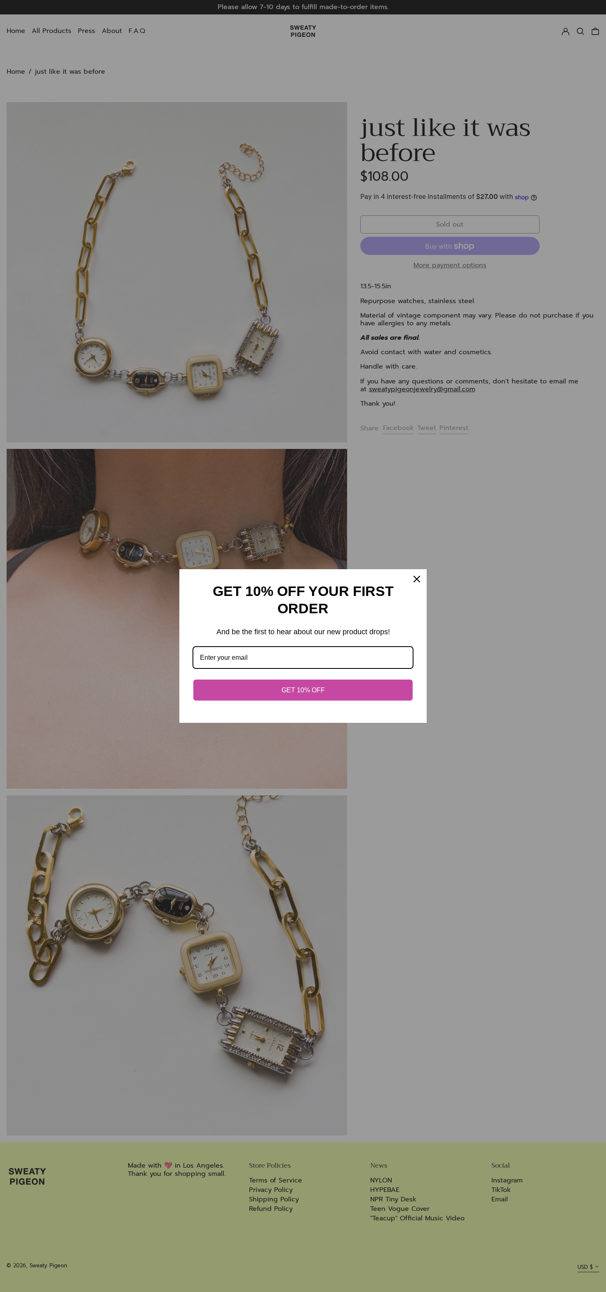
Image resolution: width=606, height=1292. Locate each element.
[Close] (417, 579)
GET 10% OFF (303, 690)
